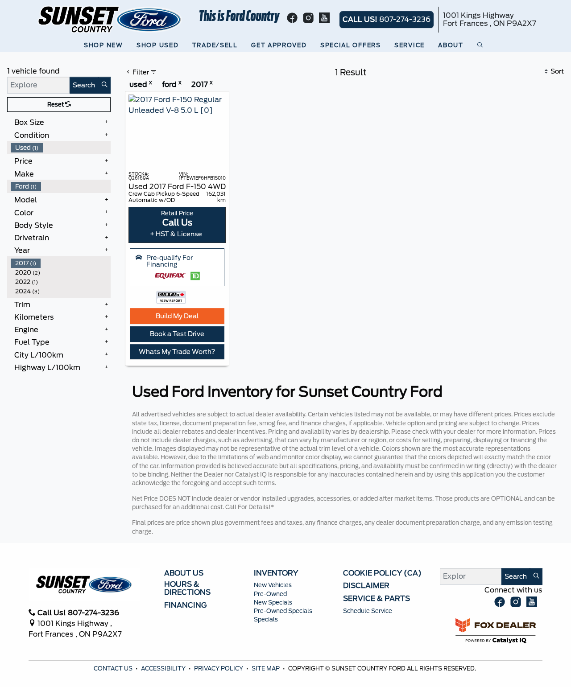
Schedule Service (367, 611)
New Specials (273, 602)
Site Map (266, 668)
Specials (266, 619)
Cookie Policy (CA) (382, 573)
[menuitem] (61, 147)
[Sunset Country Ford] (110, 19)
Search (84, 85)
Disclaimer (366, 586)
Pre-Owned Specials (283, 611)
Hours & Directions (187, 588)
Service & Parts (376, 599)
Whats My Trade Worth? (177, 351)
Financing (185, 605)
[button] (105, 45)
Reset (56, 104)
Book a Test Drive (177, 333)
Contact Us (114, 668)
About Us (183, 573)
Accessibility (164, 668)
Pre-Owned (270, 594)
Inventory (276, 573)
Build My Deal (177, 316)
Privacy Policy (219, 668)
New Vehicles (273, 585)
